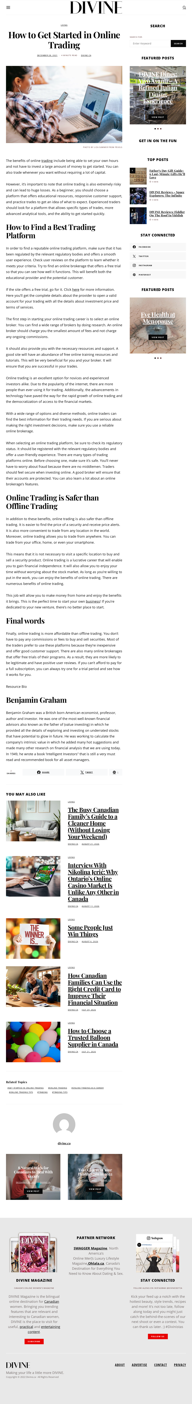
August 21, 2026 (90, 844)
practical (26, 1326)
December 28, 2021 (47, 55)
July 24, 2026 (89, 1010)
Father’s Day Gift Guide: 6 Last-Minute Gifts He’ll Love (167, 174)
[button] (155, 128)
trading (43, 1092)
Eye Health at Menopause (158, 317)
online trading (58, 1088)
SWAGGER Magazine (90, 1248)
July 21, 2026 (89, 1051)
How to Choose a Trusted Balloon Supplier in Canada (93, 1037)
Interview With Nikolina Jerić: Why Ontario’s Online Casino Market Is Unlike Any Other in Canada (93, 882)
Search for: (136, 37)
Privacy (180, 1365)
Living (64, 25)
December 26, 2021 (26, 1182)
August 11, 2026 (90, 906)
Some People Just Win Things (90, 930)
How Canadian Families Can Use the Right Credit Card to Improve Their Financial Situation (95, 988)
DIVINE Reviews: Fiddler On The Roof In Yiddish (167, 213)
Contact (160, 1365)
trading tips (60, 1092)
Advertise (139, 1365)
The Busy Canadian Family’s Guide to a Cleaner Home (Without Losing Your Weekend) (93, 822)
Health (33, 1161)
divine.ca (86, 55)
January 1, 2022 (88, 1180)
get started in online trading (26, 1088)
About (120, 1365)
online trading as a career (88, 1088)
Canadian (51, 1301)
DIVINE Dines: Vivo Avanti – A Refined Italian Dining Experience (158, 87)
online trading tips (21, 1092)
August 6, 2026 (90, 941)
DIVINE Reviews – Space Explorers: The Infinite (166, 193)
